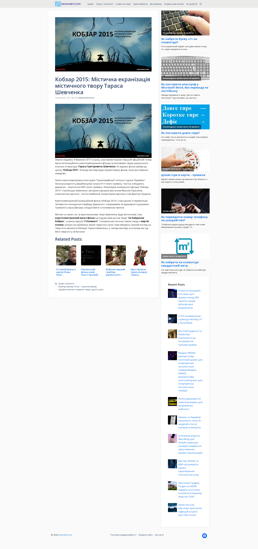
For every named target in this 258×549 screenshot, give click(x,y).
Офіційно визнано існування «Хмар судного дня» (81, 289)
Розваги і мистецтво (174, 4)
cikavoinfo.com (65, 534)
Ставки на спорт (123, 4)
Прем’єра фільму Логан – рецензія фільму (77, 286)
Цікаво (90, 4)
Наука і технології (104, 4)
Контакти (159, 534)
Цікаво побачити (66, 283)
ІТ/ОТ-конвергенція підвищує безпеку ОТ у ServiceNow (190, 319)
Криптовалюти (140, 4)
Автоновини (156, 4)
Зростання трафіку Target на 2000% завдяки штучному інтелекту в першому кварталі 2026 (190, 489)
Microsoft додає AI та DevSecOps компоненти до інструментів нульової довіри (190, 337)
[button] (200, 4)
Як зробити (191, 4)
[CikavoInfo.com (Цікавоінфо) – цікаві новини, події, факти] (68, 4)
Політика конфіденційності (123, 534)
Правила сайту (145, 534)
